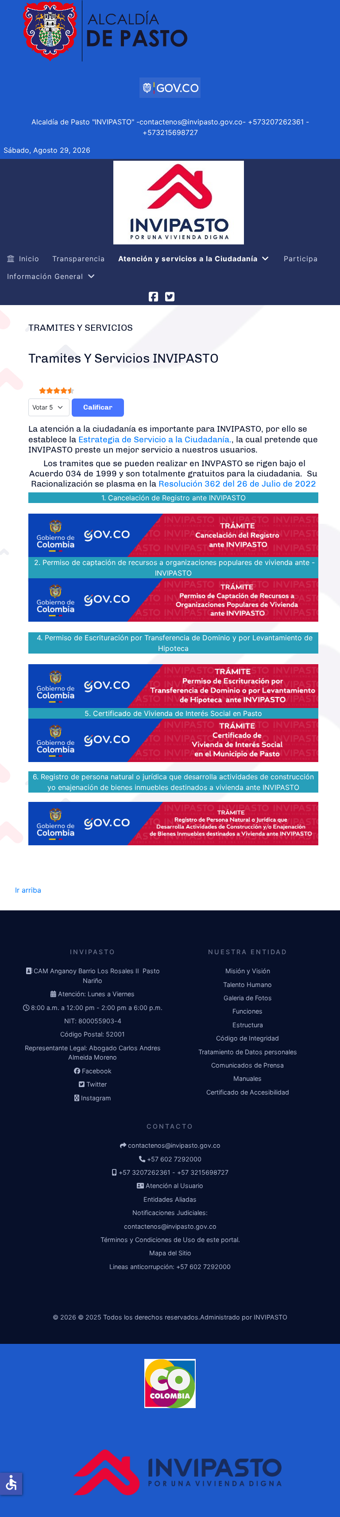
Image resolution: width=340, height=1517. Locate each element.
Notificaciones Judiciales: (170, 1212)
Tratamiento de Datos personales (247, 1052)
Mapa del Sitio (170, 1253)
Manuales (247, 1078)
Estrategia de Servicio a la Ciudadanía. (155, 439)
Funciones (247, 1011)
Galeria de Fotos (248, 998)
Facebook (97, 1071)
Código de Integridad (247, 1038)
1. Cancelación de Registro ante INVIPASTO (173, 497)
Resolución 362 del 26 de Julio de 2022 (237, 484)
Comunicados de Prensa (247, 1065)
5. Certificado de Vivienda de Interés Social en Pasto (172, 713)
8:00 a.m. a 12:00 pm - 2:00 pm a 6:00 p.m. (96, 1007)
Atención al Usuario (174, 1185)
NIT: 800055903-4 (92, 1021)
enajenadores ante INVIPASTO (78, 627)
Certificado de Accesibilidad (247, 1092)
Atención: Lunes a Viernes (96, 994)
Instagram (96, 1098)
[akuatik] (170, 87)
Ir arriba (28, 890)
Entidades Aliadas (170, 1199)
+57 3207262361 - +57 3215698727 (173, 1172)
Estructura (247, 1025)
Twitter (96, 1084)
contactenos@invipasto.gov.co (174, 1145)
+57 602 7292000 (174, 1159)
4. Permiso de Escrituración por (89, 637)
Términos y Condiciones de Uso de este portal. (170, 1239)
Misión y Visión (247, 971)
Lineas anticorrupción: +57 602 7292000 (170, 1266)
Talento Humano (247, 984)
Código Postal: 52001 (92, 1034)
